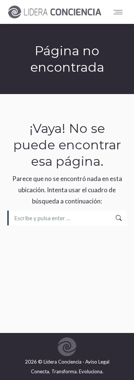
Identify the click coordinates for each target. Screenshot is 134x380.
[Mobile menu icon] (120, 12)
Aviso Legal (97, 362)
